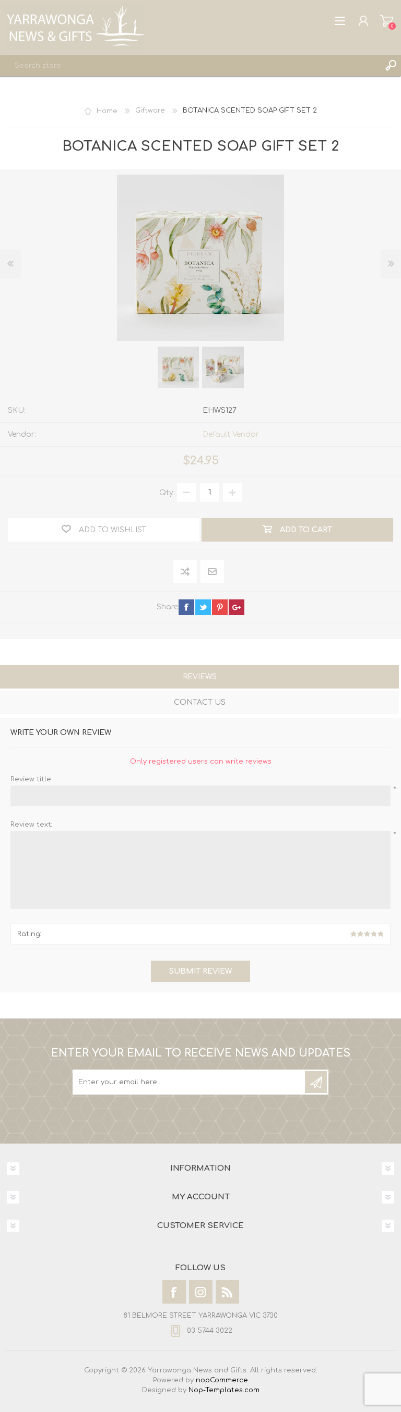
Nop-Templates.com (224, 1390)
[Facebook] (174, 1292)
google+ (236, 607)
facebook (186, 607)
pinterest (220, 607)
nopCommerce (222, 1380)
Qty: (167, 492)
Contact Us (200, 702)
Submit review (200, 971)
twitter (203, 607)
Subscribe (316, 1082)
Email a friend (212, 572)
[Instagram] (201, 1292)
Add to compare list (185, 572)
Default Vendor (231, 434)
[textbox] (190, 65)
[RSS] (227, 1292)
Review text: (31, 824)
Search (390, 65)
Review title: (31, 779)
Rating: (29, 934)
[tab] (199, 678)
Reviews (200, 677)
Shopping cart (386, 20)
